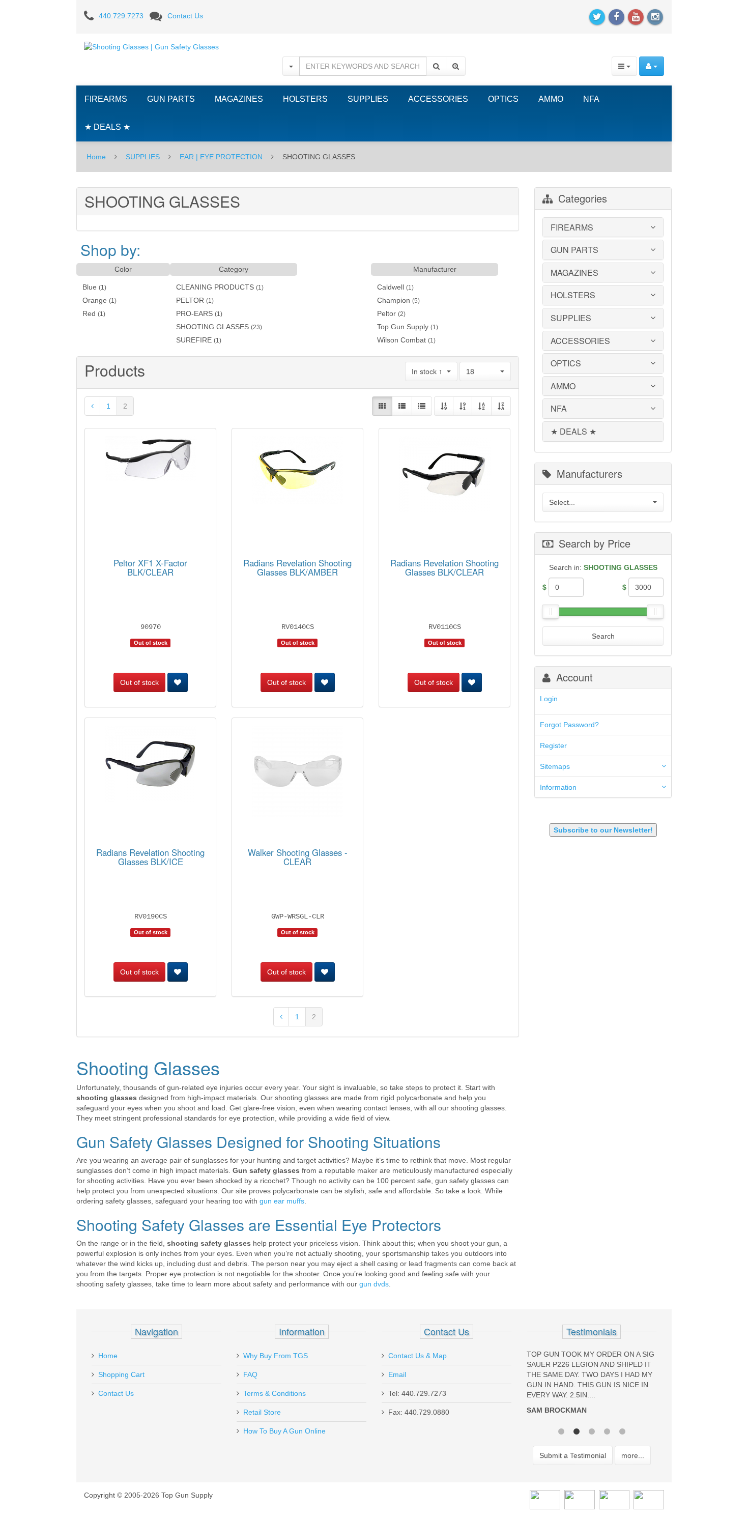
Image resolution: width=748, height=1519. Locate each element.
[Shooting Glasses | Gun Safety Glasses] (151, 46)
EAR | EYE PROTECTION (221, 157)
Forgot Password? (569, 725)
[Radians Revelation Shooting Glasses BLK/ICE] (150, 765)
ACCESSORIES (438, 99)
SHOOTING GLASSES (212, 327)
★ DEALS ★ (107, 127)
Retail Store (262, 1412)
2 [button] (576, 1430)
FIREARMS (105, 99)
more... (632, 1455)
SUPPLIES (368, 99)
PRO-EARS (194, 313)
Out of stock (139, 682)
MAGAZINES (239, 99)
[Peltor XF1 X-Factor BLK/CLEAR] (150, 460)
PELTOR (190, 300)
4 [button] (607, 1430)
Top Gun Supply (402, 327)
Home (96, 157)
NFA (591, 99)
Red (89, 313)
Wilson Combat (401, 340)
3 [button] (592, 1430)
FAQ (250, 1374)
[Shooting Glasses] (92, 406)
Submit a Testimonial (572, 1455)
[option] (591, 1384)
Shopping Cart (121, 1374)
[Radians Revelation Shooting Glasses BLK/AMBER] (297, 472)
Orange (94, 300)
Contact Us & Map (417, 1356)
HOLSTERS (305, 99)
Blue (89, 287)
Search (603, 636)
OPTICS (503, 99)
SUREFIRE (194, 340)
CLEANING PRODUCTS (215, 287)
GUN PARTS (171, 99)
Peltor (386, 313)
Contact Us (185, 16)
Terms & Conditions (274, 1393)
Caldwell (390, 287)
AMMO (550, 99)
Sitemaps (555, 766)
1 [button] (561, 1430)
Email (397, 1374)
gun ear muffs (282, 1201)
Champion (393, 300)
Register (553, 745)
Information (558, 787)
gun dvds (374, 1284)
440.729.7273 (121, 16)
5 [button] (622, 1430)
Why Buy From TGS (275, 1356)
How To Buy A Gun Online (284, 1431)
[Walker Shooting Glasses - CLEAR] (297, 773)
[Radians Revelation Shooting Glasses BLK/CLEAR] (445, 476)
